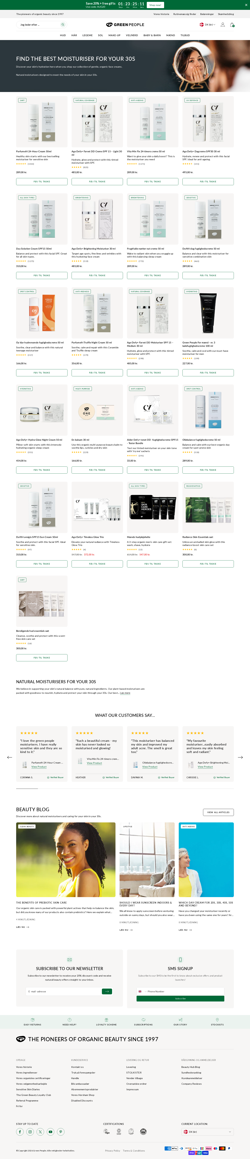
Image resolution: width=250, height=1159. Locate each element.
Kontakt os (77, 1066)
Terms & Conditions (134, 1150)
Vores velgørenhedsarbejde (31, 1083)
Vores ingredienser (26, 1072)
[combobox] (142, 991)
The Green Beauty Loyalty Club (33, 1094)
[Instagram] (30, 1132)
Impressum (132, 1089)
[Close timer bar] (246, 5)
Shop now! (155, 5)
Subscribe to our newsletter (69, 968)
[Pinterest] (60, 1132)
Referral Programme (27, 1100)
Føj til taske (42, 182)
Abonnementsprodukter (84, 1089)
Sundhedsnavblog (191, 1072)
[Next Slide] (240, 757)
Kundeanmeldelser (191, 1078)
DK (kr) (209, 24)
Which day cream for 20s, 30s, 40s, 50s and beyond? (206, 904)
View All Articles (218, 812)
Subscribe (180, 998)
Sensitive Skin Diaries (28, 1089)
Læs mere (125, 692)
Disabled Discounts (82, 1100)
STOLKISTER (133, 1072)
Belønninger (207, 14)
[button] (42, 164)
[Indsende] (107, 991)
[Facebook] (20, 1132)
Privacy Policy (112, 1150)
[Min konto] (223, 25)
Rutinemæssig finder (184, 14)
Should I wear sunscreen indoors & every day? (146, 904)
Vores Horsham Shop (82, 1094)
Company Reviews (191, 1083)
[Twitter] (40, 1132)
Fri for (19, 1106)
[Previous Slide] (9, 757)
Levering (131, 1066)
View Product (39, 766)
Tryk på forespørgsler (83, 1072)
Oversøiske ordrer (136, 1083)
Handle (75, 1078)
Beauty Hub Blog (190, 1066)
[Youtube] (50, 1132)
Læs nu (20, 927)
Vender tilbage (134, 1078)
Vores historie (161, 14)
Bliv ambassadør (80, 1083)
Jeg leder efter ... (29, 24)
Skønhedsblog (226, 14)
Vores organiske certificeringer (33, 1078)
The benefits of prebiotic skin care (41, 902)
